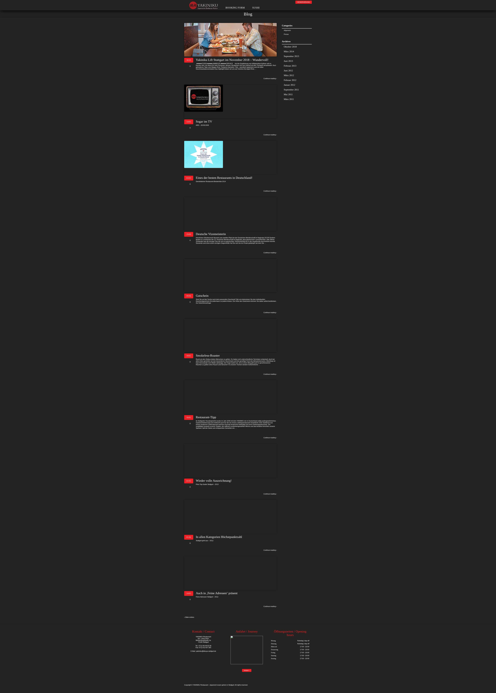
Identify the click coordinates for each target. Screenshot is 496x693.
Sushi (255, 7)
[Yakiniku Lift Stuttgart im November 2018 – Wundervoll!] (230, 40)
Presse (286, 34)
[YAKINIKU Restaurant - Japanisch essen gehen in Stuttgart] (203, 7)
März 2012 (289, 75)
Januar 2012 (289, 85)
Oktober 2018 (290, 46)
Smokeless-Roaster (208, 355)
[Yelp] (231, 2)
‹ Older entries (189, 617)
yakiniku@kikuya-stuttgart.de (206, 651)
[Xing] (235, 2)
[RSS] (240, 2)
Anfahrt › (246, 670)
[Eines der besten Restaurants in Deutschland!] (230, 154)
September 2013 (291, 56)
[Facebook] (226, 2)
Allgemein (287, 30)
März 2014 (289, 51)
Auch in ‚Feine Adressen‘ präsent (217, 593)
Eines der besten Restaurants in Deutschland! (224, 177)
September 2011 (291, 89)
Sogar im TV (204, 121)
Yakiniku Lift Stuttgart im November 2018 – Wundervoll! (232, 60)
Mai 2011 (288, 94)
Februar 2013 (290, 66)
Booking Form (235, 7)
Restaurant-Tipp (206, 417)
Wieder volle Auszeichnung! (214, 480)
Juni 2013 (288, 61)
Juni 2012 (288, 70)
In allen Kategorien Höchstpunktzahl (219, 537)
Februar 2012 (290, 80)
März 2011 (289, 99)
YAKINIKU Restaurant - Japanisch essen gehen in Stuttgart (213, 685)
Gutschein (202, 295)
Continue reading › (270, 78)
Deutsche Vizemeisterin (211, 234)
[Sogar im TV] (230, 98)
